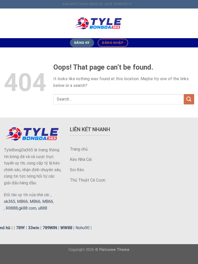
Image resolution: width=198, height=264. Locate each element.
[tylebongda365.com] (99, 23)
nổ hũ (5, 227)
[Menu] (7, 23)
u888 (42, 208)
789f (20, 227)
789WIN (50, 227)
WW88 (66, 227)
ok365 (9, 201)
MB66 (22, 201)
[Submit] (189, 99)
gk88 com (27, 208)
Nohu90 (82, 227)
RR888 (12, 208)
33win (33, 227)
